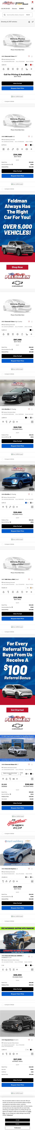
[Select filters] (29, 21)
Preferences (17, 1127)
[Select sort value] (32, 21)
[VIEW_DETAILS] (17, 40)
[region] (17, 164)
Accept (17, 1120)
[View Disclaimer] (31, 69)
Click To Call (17, 83)
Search (28, 15)
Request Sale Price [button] (17, 88)
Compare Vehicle (9, 101)
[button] (5, 8)
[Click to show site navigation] (32, 9)
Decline (17, 1124)
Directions (14, 8)
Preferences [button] (10, 1115)
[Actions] (31, 56)
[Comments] (32, 422)
